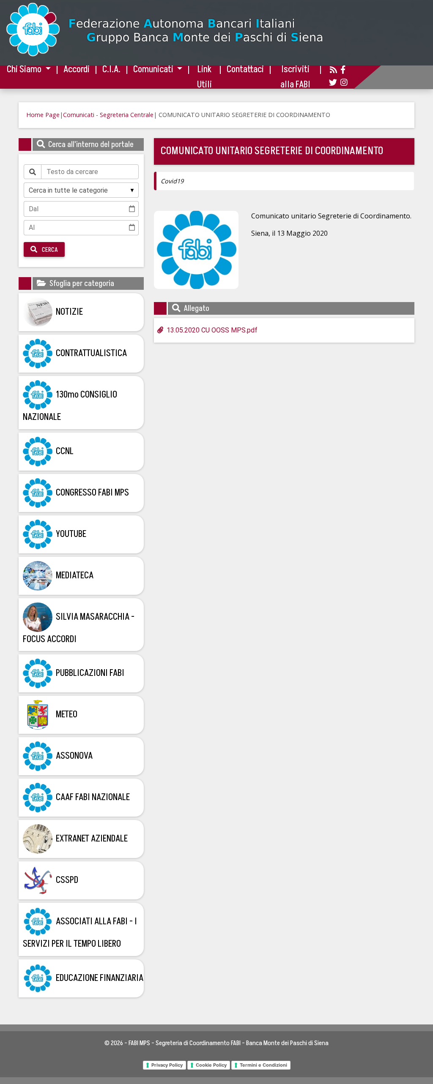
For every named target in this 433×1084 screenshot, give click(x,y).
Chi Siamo (25, 69)
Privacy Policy (167, 1065)
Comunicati (154, 69)
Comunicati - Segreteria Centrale (108, 115)
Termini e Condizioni (263, 1065)
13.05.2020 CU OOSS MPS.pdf (212, 330)
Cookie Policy (211, 1065)
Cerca (49, 249)
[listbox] (81, 190)
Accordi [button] (76, 69)
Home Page (43, 115)
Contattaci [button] (245, 69)
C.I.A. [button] (111, 69)
